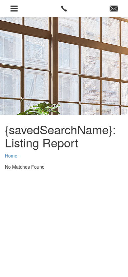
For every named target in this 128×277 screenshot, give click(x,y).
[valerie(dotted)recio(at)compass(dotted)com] (114, 8)
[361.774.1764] (64, 8)
